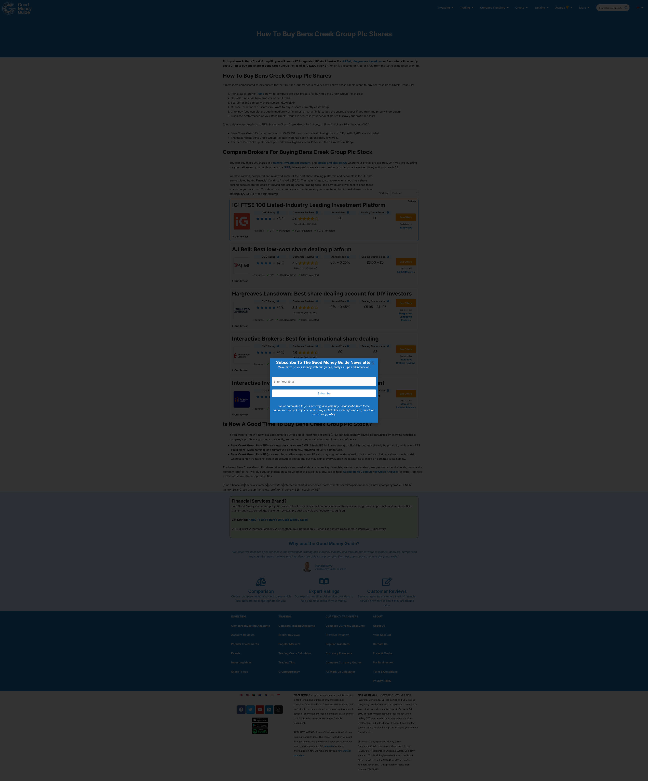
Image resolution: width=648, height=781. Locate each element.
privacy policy (326, 414)
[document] (324, 390)
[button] (373, 363)
